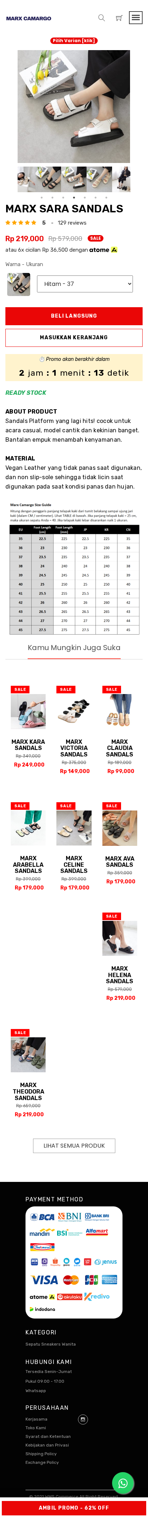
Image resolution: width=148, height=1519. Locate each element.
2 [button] (52, 197)
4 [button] (74, 197)
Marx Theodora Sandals (28, 1091)
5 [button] (84, 197)
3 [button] (63, 197)
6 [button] (95, 197)
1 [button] (41, 197)
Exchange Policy (42, 1462)
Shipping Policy (41, 1453)
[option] (74, 106)
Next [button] (135, 179)
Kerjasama (36, 1419)
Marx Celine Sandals (74, 864)
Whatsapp (36, 1390)
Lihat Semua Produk (74, 1146)
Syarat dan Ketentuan (48, 1436)
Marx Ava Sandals (119, 862)
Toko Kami (36, 1427)
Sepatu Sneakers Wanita (51, 1344)
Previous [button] (12, 179)
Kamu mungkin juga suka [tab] (74, 648)
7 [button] (106, 197)
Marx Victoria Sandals (74, 748)
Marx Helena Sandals (119, 975)
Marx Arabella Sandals (28, 864)
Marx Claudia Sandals (119, 748)
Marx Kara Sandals (28, 745)
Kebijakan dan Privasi (47, 1445)
